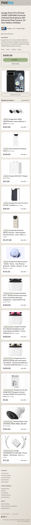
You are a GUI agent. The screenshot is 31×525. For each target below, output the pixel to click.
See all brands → (25, 100)
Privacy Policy (15, 514)
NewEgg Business (8, 293)
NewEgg (14, 49)
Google (19, 49)
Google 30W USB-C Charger (18, 176)
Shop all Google (21, 28)
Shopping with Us (5, 508)
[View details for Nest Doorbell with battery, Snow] (15, 140)
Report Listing (15, 63)
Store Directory (5, 473)
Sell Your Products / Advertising (9, 506)
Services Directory (5, 477)
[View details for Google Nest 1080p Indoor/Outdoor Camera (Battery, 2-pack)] (15, 111)
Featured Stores (5, 488)
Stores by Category (6, 475)
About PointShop (5, 504)
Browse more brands (15, 94)
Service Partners (5, 497)
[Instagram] (6, 517)
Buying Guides (4, 482)
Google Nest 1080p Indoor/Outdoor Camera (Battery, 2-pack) (14, 121)
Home (2, 49)
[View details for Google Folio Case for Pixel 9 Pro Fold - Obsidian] (15, 194)
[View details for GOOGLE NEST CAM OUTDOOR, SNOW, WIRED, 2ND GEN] (15, 413)
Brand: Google (10, 123)
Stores (7, 49)
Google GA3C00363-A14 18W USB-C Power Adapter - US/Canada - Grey (15, 453)
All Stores (3, 490)
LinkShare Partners (6, 495)
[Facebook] (2, 517)
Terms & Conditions (5, 514)
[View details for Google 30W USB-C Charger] (15, 167)
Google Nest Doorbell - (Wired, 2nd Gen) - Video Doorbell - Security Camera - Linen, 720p (14, 233)
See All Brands (4, 493)
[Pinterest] (4, 517)
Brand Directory (5, 479)
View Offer (14, 60)
